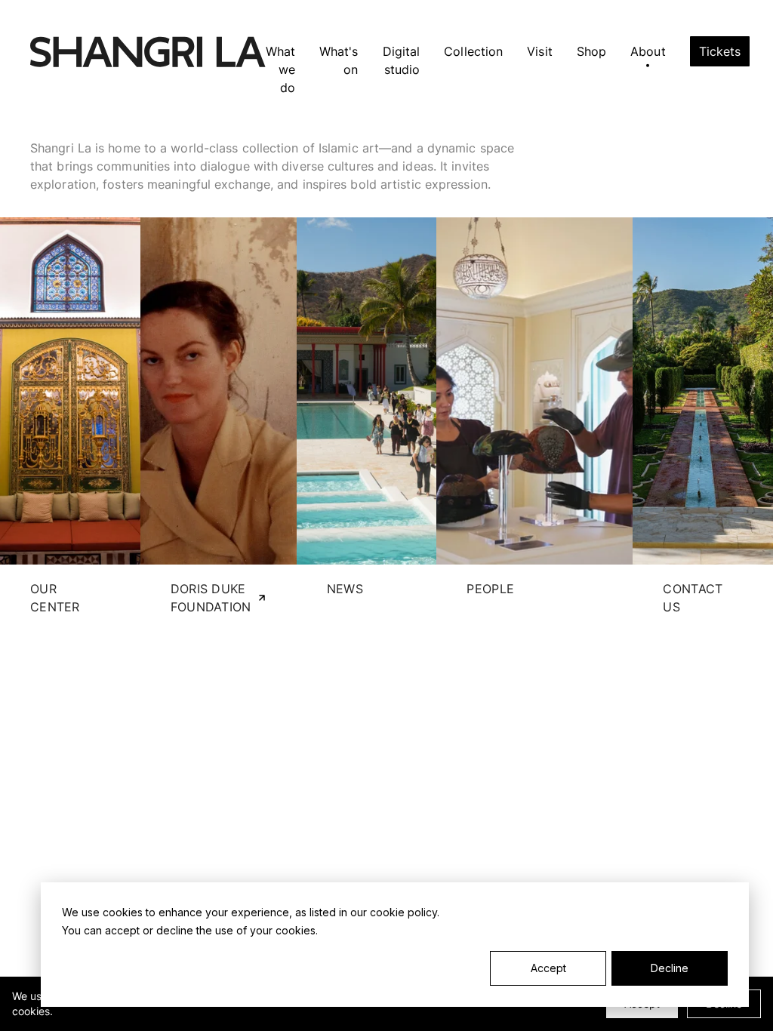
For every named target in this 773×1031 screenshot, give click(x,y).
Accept (548, 968)
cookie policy (403, 912)
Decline (669, 968)
